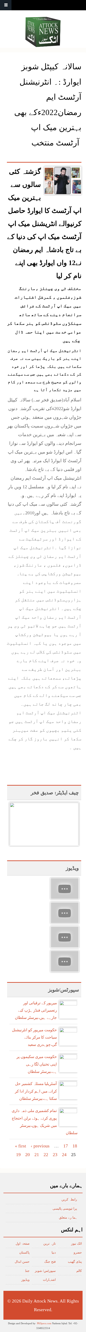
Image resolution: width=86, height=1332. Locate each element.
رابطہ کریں (69, 1199)
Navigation (5, 5)
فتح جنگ (50, 1261)
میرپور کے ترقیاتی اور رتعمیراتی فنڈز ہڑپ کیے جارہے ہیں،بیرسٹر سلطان (36, 1010)
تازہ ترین (49, 1243)
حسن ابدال (22, 1261)
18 (74, 1145)
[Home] (43, 32)
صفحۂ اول (23, 1243)
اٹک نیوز (76, 1243)
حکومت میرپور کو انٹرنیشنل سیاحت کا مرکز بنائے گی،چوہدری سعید (34, 1037)
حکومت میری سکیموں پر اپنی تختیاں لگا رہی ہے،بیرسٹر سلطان (37, 1064)
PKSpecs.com (44, 1323)
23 (55, 1154)
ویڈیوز (25, 1279)
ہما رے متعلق (68, 1217)
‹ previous (40, 1145)
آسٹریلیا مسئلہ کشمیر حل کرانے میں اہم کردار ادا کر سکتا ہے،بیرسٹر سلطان (36, 1091)
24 (64, 1154)
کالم (79, 1271)
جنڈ (27, 1271)
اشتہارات (49, 1279)
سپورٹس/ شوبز (45, 1271)
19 (18, 1154)
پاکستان (24, 1252)
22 (46, 1154)
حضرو (78, 1252)
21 (36, 1154)
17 (65, 1145)
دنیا (54, 1252)
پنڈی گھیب (75, 1261)
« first (20, 1145)
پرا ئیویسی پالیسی (65, 1208)
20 (27, 1154)
